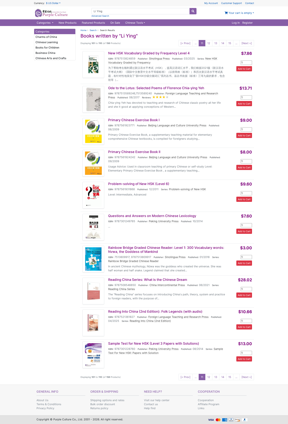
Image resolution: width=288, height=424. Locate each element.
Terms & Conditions (48, 404)
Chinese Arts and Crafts (51, 58)
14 (222, 43)
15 (229, 43)
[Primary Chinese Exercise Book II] (93, 163)
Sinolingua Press (159, 58)
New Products (67, 22)
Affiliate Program (208, 404)
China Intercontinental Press (167, 285)
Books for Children (47, 47)
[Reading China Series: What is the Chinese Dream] (93, 291)
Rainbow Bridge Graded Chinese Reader (133, 261)
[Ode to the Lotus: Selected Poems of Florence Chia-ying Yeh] (93, 99)
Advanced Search (100, 16)
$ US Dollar (52, 3)
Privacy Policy (45, 408)
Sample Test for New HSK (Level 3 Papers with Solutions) (153, 344)
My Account (211, 3)
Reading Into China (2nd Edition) (150, 320)
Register (247, 22)
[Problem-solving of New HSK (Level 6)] (93, 195)
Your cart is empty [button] (240, 12)
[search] (193, 11)
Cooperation (206, 400)
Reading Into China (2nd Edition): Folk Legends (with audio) (155, 312)
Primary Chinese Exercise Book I (134, 120)
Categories (44, 22)
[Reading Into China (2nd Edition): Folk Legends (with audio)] (93, 323)
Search (93, 30)
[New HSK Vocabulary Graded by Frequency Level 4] (93, 64)
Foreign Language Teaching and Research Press (178, 316)
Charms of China (46, 36)
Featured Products (93, 22)
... (196, 43)
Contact (249, 3)
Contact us (151, 404)
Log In (236, 22)
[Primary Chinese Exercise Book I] (93, 131)
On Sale (115, 22)
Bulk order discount (102, 404)
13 (215, 43)
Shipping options (101, 400)
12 (208, 43)
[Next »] (247, 43)
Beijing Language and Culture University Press (177, 125)
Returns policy (99, 408)
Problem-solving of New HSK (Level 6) (138, 184)
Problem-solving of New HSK (187, 189)
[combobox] (141, 11)
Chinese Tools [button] (134, 22)
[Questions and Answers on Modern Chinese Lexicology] (93, 227)
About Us (42, 400)
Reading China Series (121, 289)
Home (83, 30)
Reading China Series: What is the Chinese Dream (147, 280)
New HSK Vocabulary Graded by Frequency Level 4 (149, 53)
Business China (45, 52)
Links (201, 408)
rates (121, 400)
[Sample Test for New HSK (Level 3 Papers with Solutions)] (93, 354)
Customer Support (231, 3)
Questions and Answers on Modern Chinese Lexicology (152, 216)
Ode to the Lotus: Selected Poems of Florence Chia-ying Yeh (156, 88)
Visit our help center (157, 400)
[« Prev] (185, 43)
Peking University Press (163, 221)
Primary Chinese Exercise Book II (134, 152)
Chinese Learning (47, 42)
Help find (150, 408)
